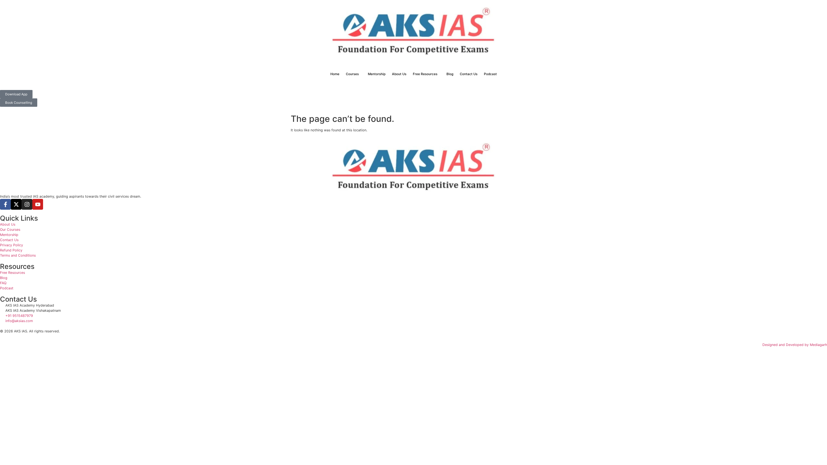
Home (334, 74)
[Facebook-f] (5, 204)
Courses (352, 74)
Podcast (490, 74)
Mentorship (377, 74)
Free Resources (425, 74)
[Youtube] (37, 204)
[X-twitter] (16, 204)
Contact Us (468, 74)
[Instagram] (27, 204)
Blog (449, 74)
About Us (399, 74)
